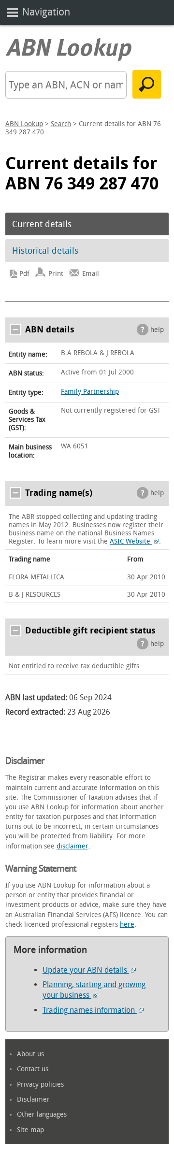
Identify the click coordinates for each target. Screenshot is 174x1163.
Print (55, 274)
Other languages (42, 1114)
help (157, 330)
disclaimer (72, 846)
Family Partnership (90, 392)
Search (61, 124)
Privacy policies (40, 1084)
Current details (42, 224)
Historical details (45, 250)
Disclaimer (33, 1099)
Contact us (32, 1069)
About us (30, 1054)
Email (90, 274)
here (127, 924)
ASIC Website (131, 541)
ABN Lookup (24, 124)
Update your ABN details (86, 970)
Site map (30, 1130)
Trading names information (90, 1010)
